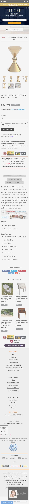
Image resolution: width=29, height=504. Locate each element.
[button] (27, 8)
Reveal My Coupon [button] (14, 22)
